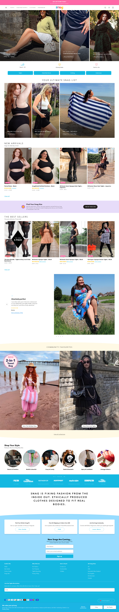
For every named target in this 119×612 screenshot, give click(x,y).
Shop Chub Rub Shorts (17, 315)
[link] (109, 7)
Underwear (41, 7)
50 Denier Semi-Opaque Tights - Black (71, 259)
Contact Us (63, 566)
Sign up (59, 556)
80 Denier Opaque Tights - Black (42, 259)
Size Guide (22, 529)
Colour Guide (7, 571)
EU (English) (91, 573)
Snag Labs (7, 573)
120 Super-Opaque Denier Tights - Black (99, 259)
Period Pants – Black (10, 186)
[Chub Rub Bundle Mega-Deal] (74, 35)
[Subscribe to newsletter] (113, 590)
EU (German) (91, 576)
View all (7, 196)
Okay (96, 607)
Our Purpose (35, 569)
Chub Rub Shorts (22, 7)
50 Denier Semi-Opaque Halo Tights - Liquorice (71, 186)
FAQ (59, 529)
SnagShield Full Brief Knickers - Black (43, 186)
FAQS (5, 566)
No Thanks (110, 607)
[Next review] (112, 304)
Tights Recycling (36, 571)
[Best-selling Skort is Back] (45, 110)
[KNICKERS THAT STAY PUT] (18, 110)
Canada (90, 578)
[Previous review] (6, 304)
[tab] (56, 336)
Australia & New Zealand (94, 571)
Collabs (62, 571)
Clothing (33, 7)
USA (89, 569)
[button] (6, 7)
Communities (63, 569)
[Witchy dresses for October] (104, 35)
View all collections (59, 434)
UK (88, 566)
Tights (12, 7)
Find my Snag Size (90, 206)
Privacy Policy (5, 609)
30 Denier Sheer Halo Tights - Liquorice (99, 186)
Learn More (96, 529)
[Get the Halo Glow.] (29, 35)
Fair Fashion (35, 566)
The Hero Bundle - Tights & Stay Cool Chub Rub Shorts (17, 260)
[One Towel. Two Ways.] (87, 110)
